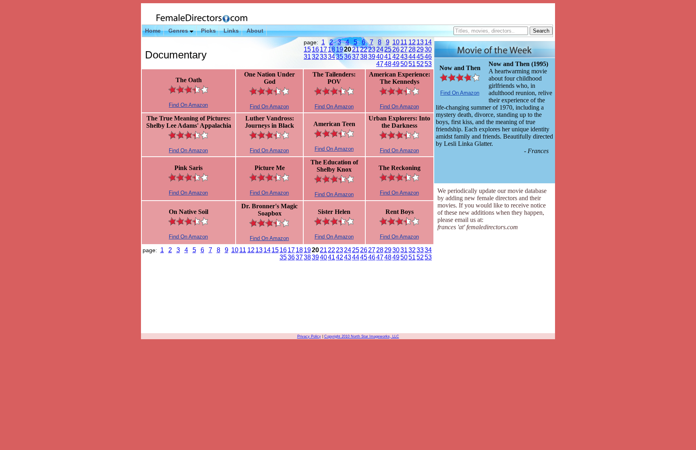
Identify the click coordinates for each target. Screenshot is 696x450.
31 (307, 56)
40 (379, 56)
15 (307, 49)
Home (153, 30)
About (254, 30)
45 (419, 56)
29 (419, 49)
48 (387, 63)
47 (379, 63)
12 (411, 42)
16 (315, 49)
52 (419, 63)
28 (411, 49)
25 (387, 49)
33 (323, 56)
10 (395, 42)
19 (339, 49)
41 (387, 56)
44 (411, 56)
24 (379, 49)
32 (315, 56)
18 (331, 49)
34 (331, 56)
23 (371, 49)
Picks (208, 30)
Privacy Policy (309, 336)
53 (428, 63)
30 (428, 49)
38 (363, 56)
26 (395, 49)
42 (395, 56)
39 (371, 56)
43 (403, 56)
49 (395, 63)
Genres (179, 30)
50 (403, 63)
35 (339, 56)
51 (411, 63)
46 (428, 56)
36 (347, 56)
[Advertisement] (494, 282)
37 (355, 56)
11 (403, 42)
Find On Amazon (188, 105)
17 (323, 49)
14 (428, 42)
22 (363, 49)
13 (419, 42)
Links (231, 30)
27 (403, 49)
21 (355, 49)
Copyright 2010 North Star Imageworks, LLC (361, 336)
